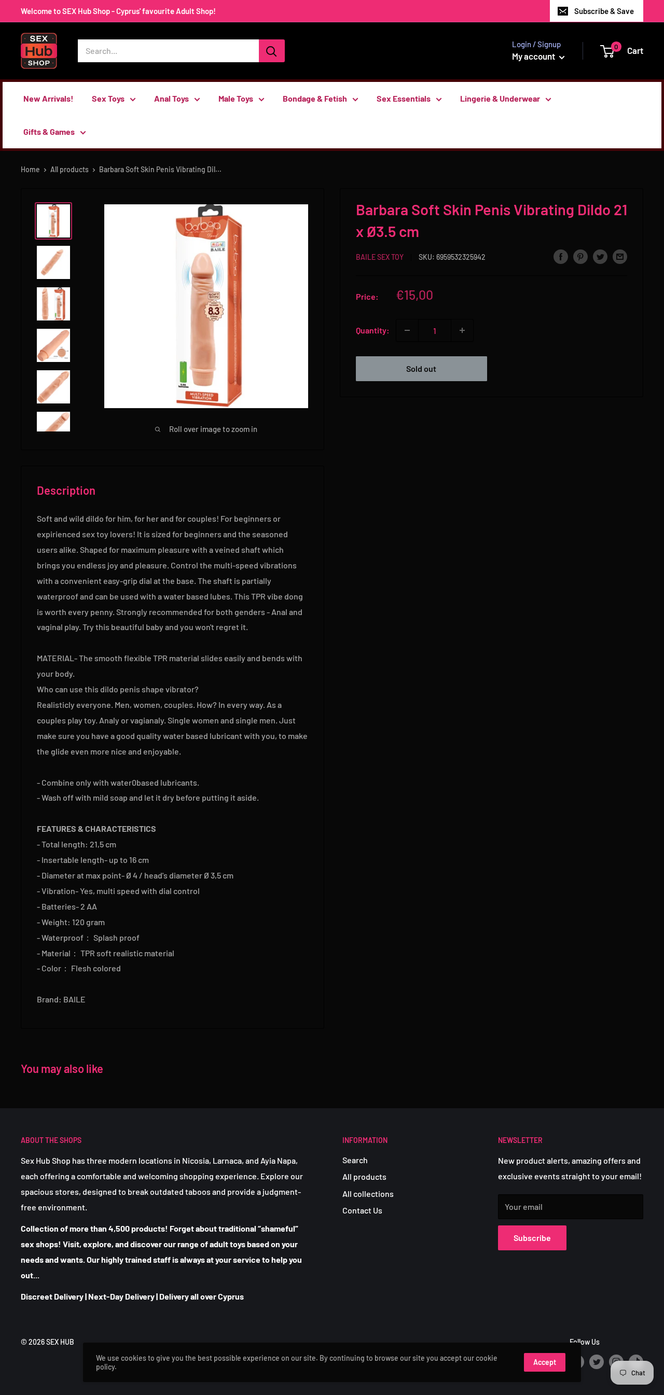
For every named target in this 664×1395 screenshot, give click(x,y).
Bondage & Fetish (315, 98)
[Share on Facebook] (561, 256)
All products (69, 169)
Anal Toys (171, 98)
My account (534, 56)
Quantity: (373, 330)
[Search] (272, 50)
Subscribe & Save (604, 11)
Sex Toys (108, 98)
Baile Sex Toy (380, 257)
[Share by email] (620, 256)
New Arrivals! (48, 98)
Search (355, 1160)
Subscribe (532, 1238)
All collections (368, 1193)
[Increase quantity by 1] (462, 330)
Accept (544, 1362)
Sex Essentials (404, 98)
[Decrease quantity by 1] (407, 330)
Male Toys (235, 98)
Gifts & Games (49, 131)
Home (30, 169)
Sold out (421, 368)
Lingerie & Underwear (500, 98)
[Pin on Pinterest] (580, 256)
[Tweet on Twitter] (600, 256)
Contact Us (362, 1210)
